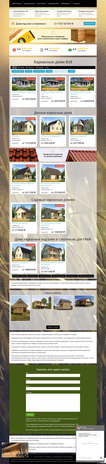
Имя (27, 372)
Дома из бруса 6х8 (32, 276)
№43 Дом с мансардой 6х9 (78, 136)
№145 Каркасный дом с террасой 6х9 (23, 92)
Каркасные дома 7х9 (72, 276)
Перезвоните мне (89, 23)
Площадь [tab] (40, 67)
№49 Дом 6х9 (16, 136)
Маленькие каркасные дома (86, 276)
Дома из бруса (16, 3)
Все (47, 67)
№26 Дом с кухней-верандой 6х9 (51, 136)
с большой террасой (39, 71)
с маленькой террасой (18, 71)
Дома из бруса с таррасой (19, 276)
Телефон (28, 379)
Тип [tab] (15, 67)
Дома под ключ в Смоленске (30, 23)
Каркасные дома (29, 3)
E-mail (27, 386)
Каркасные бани (54, 3)
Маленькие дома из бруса (58, 276)
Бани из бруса (41, 3)
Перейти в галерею (53, 327)
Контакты (77, 3)
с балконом (28, 71)
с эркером (49, 71)
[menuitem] (17, 3)
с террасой (71, 71)
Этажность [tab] (30, 67)
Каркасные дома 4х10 (45, 276)
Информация (65, 3)
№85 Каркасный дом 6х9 (19, 223)
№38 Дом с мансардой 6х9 (20, 262)
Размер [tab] (21, 67)
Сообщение (29, 392)
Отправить (30, 414)
